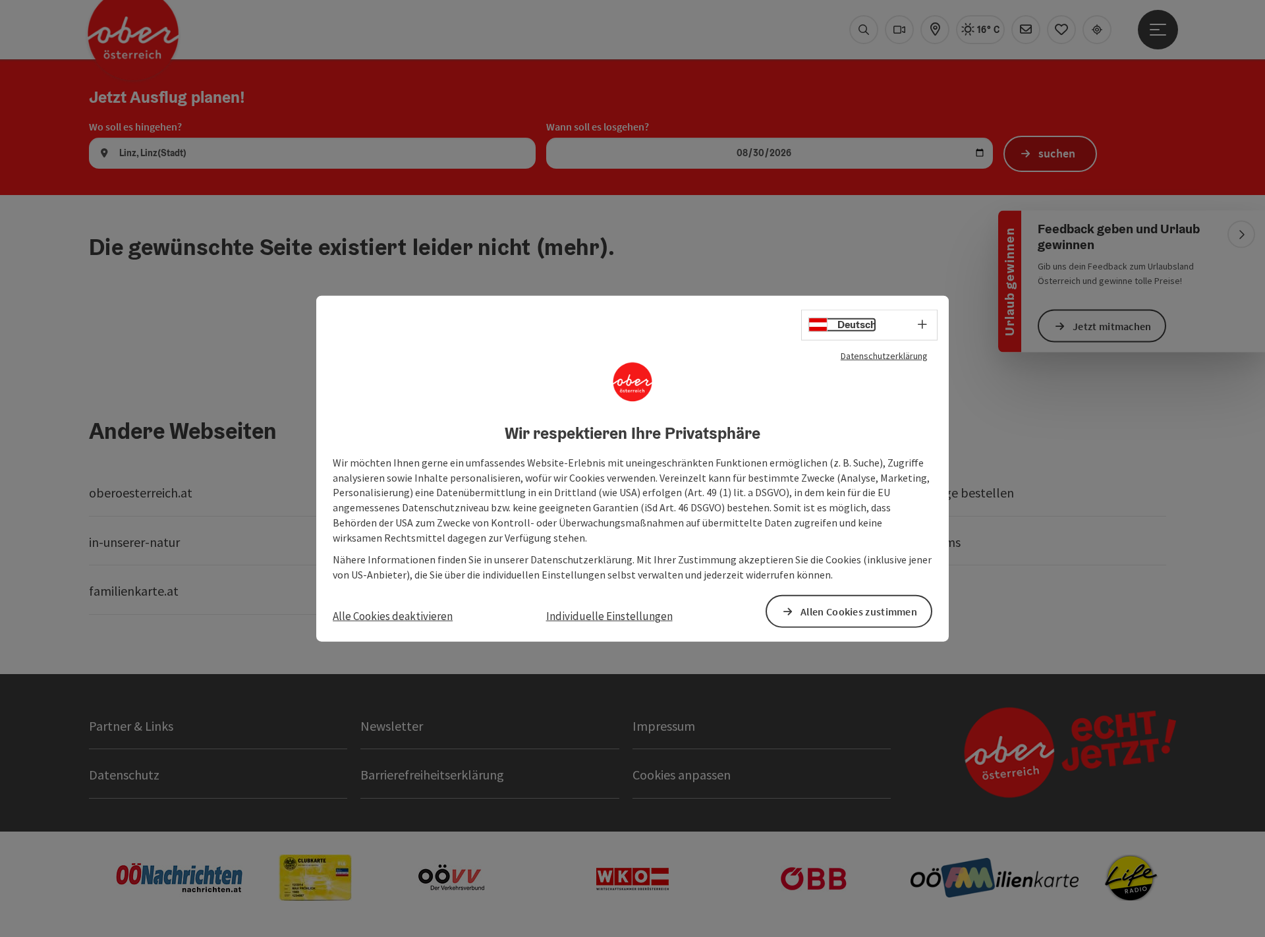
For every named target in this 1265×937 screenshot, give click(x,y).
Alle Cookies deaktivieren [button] (393, 616)
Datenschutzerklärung (884, 356)
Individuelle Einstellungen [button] (609, 616)
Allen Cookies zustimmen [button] (859, 610)
